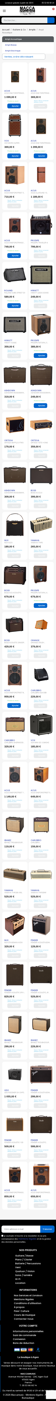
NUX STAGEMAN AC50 (13, 943)
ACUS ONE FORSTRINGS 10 (40, 144)
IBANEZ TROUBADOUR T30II (40, 1043)
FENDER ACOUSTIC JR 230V (40, 993)
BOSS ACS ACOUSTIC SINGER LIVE (12, 593)
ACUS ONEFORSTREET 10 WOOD (14, 793)
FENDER (34, 940)
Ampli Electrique (12, 50)
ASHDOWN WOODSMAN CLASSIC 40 (14, 394)
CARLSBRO (36, 690)
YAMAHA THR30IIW (38, 893)
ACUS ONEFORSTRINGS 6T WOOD (13, 1193)
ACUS (7, 90)
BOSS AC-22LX (36, 493)
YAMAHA (35, 540)
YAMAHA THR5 (37, 543)
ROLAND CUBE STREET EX (14, 293)
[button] (52, 11)
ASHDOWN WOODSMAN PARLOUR (40, 394)
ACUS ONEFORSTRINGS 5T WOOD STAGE (40, 1193)
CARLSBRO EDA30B (39, 693)
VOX (6, 140)
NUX (6, 540)
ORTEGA (8, 440)
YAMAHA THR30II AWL (13, 893)
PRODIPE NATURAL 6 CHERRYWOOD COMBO (40, 593)
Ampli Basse (11, 45)
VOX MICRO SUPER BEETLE (11, 144)
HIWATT (35, 290)
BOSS (33, 490)
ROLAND (8, 290)
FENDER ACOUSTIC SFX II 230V (14, 993)
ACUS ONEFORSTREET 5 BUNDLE (14, 194)
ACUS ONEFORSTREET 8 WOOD (14, 693)
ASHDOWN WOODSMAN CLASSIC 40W (14, 494)
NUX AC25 (8, 543)
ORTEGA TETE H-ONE (39, 443)
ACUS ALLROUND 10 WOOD (39, 194)
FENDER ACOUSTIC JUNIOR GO (38, 1143)
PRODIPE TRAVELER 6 (39, 243)
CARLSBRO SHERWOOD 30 (13, 743)
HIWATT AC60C (10, 343)
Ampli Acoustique (13, 39)
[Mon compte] (46, 11)
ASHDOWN (9, 390)
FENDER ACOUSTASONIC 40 (41, 1093)
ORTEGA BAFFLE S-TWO (14, 443)
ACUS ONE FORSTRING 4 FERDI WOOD (41, 94)
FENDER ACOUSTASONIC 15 (41, 943)
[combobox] (22, 20)
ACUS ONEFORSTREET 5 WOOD (40, 793)
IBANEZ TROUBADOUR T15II (13, 843)
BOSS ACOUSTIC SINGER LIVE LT (14, 643)
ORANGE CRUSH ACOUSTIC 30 (37, 643)
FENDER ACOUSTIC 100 (13, 1142)
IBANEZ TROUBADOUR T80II (13, 1043)
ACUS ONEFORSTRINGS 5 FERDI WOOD (14, 244)
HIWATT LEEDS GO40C (40, 293)
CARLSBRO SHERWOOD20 (37, 843)
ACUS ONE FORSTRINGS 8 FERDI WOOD (14, 94)
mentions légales (27, 1238)
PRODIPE (35, 240)
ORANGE (35, 640)
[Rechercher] (51, 20)
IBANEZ (7, 840)
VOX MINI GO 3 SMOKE (40, 743)
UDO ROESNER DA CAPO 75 (14, 1093)
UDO (6, 1090)
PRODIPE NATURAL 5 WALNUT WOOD (39, 343)
